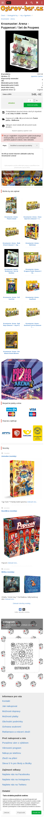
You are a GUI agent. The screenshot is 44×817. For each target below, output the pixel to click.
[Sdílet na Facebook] (20, 609)
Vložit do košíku (32, 105)
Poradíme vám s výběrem (15, 743)
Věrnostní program (11, 748)
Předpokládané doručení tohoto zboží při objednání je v (23, 112)
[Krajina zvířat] (22, 179)
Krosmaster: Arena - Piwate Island (11, 218)
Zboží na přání (9, 758)
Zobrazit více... (32, 502)
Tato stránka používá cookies (15, 795)
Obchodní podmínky (12, 721)
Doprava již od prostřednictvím (22, 119)
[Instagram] (22, 654)
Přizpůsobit (21, 812)
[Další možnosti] (42, 2)
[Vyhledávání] (31, 2)
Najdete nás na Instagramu (16, 779)
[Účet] (26, 2)
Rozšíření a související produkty (21, 145)
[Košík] (37, 2)
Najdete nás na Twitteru (14, 784)
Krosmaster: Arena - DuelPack (32, 298)
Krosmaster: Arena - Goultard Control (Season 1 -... (32, 325)
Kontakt (6, 701)
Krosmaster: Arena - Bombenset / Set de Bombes (11, 271)
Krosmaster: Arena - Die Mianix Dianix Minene (11, 352)
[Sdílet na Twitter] (24, 609)
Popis (5, 145)
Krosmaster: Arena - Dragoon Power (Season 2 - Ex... (32, 271)
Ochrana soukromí (11, 726)
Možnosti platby (10, 716)
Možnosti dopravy (11, 711)
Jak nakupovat (9, 706)
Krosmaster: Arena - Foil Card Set (11, 298)
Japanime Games (37, 76)
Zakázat (6, 812)
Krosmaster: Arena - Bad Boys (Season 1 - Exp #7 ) (11, 324)
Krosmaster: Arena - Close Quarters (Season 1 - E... (32, 218)
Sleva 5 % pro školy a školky (17, 763)
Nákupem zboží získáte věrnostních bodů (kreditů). (21, 126)
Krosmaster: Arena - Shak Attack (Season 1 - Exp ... (11, 244)
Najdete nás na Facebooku (16, 774)
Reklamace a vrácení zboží (16, 732)
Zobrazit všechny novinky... (22, 603)
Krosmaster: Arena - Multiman (32, 244)
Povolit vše (36, 812)
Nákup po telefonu (11, 753)
